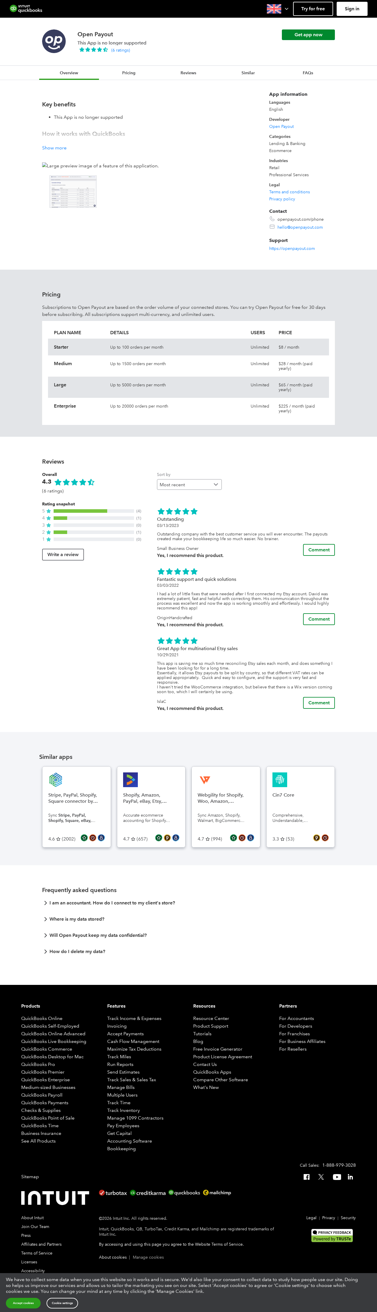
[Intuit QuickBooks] (25, 9)
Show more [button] (54, 148)
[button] (278, 9)
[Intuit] (56, 1198)
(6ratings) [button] (120, 50)
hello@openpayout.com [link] (300, 227)
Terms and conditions (289, 192)
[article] (188, 904)
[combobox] (189, 484)
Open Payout (281, 126)
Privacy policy (282, 199)
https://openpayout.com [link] (292, 248)
